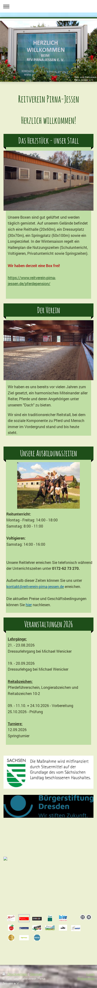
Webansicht (86, 978)
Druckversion (17, 974)
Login (90, 974)
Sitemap (36, 974)
